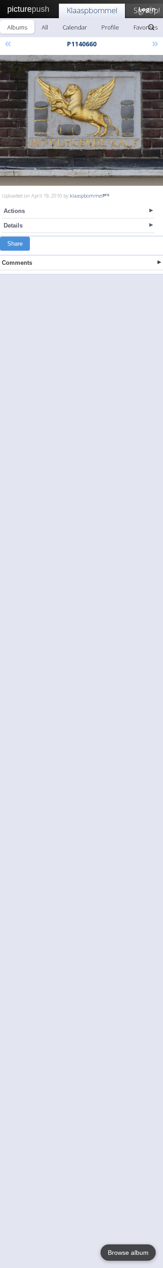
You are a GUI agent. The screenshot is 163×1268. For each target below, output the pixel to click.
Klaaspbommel (92, 10)
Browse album (128, 1252)
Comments (17, 262)
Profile (110, 27)
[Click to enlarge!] (81, 120)
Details (13, 225)
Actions (14, 211)
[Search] (151, 27)
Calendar (74, 27)
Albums (17, 27)
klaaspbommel (86, 195)
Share (15, 243)
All (45, 27)
